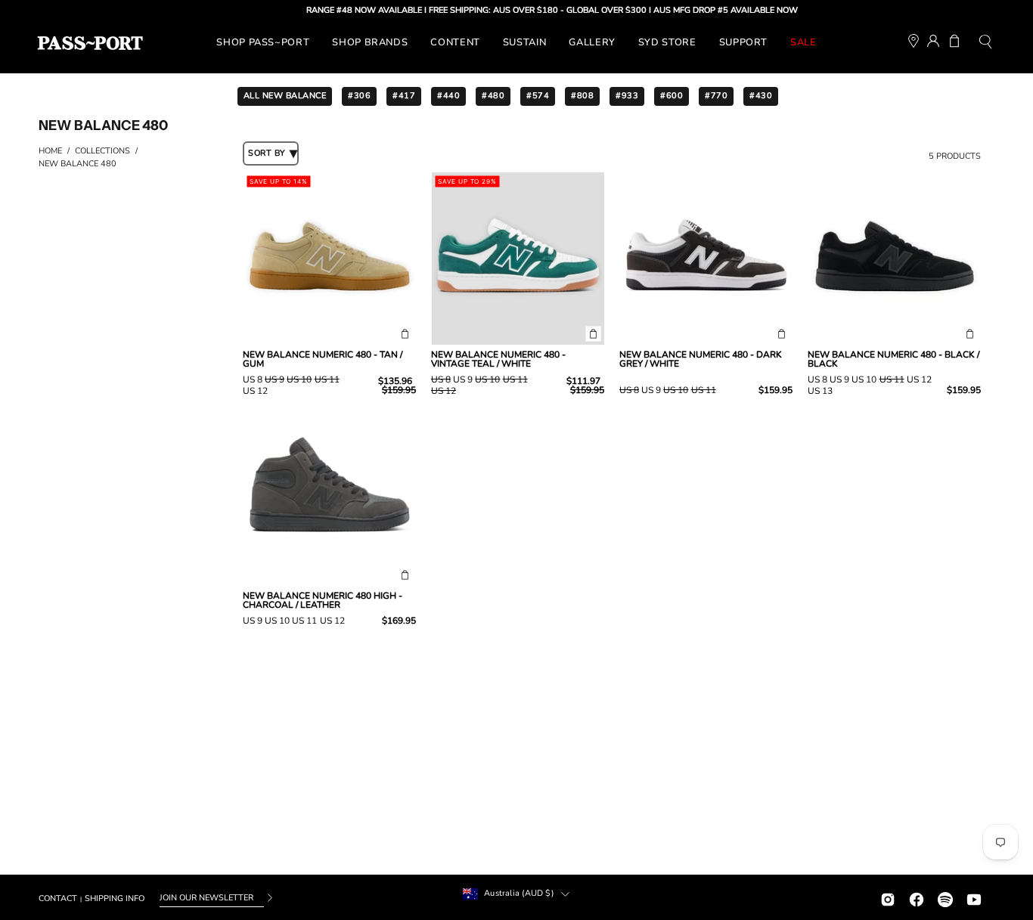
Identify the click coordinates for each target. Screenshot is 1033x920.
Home (50, 150)
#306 (359, 95)
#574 (537, 95)
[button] (985, 43)
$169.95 (399, 620)
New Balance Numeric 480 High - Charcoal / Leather (322, 600)
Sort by (267, 153)
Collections (102, 150)
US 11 (327, 379)
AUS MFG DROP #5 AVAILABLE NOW (710, 10)
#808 (582, 95)
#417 (403, 95)
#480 (493, 95)
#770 (716, 95)
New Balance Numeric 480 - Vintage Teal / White (498, 359)
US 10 (299, 379)
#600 (671, 95)
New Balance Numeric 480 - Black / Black (893, 359)
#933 (627, 95)
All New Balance (285, 95)
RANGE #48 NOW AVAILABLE (349, 10)
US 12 (255, 390)
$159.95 (775, 390)
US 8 (252, 379)
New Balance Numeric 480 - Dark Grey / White (700, 359)
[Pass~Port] (90, 43)
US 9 (274, 379)
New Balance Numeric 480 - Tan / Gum (322, 359)
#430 (760, 95)
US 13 (820, 390)
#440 (448, 95)
